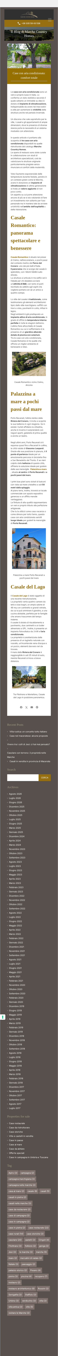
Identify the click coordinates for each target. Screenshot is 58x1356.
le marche (26, 1252)
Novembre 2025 (17, 811)
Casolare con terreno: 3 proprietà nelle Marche (26, 754)
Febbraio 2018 (16, 1078)
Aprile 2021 (14, 976)
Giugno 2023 (15, 870)
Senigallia (15, 1294)
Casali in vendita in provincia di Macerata (30, 761)
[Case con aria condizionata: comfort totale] (29, 56)
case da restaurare (19, 1209)
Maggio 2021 (15, 972)
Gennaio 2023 (16, 891)
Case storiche (16, 1131)
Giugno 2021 (15, 968)
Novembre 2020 (17, 985)
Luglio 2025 (15, 819)
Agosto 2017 (15, 1104)
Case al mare (15, 1144)
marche (41, 1252)
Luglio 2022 (15, 917)
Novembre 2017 (17, 1091)
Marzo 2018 (15, 1074)
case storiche (35, 1233)
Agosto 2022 (15, 912)
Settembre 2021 (17, 955)
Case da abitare (16, 1148)
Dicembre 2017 (16, 1087)
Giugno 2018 (15, 1061)
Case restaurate (17, 1123)
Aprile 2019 (14, 1019)
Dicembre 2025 (16, 806)
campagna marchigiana (22, 1179)
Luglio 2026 (15, 798)
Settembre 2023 (17, 857)
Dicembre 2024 (16, 836)
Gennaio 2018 (16, 1082)
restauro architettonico (22, 1288)
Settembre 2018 (17, 1048)
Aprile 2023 (15, 878)
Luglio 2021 (14, 963)
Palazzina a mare (38, 469)
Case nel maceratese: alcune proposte (29, 735)
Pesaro (35, 1270)
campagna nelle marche (22, 1185)
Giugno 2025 (15, 823)
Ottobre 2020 (15, 989)
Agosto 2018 (15, 1053)
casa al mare (16, 1191)
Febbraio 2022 (16, 938)
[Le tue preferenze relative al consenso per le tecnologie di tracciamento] (2, 1017)
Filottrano (15, 1246)
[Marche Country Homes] (29, 16)
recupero (41, 1276)
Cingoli (44, 1239)
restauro (14, 1282)
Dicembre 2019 (16, 1006)
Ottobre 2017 (15, 1095)
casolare (15, 1239)
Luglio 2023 (15, 866)
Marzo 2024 (15, 845)
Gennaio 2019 (16, 1031)
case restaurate (39, 1227)
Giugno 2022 (15, 921)
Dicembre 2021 (16, 946)
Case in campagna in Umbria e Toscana (28, 1157)
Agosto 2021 (15, 959)
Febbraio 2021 (16, 980)
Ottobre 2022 (15, 904)
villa (43, 1300)
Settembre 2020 (17, 993)
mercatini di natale (31, 1258)
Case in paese (16, 1140)
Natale (13, 1264)
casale (32, 1191)
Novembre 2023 (17, 849)
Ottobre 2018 (15, 1044)
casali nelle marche (20, 1203)
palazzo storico (18, 1270)
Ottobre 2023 (15, 853)
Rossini (43, 1288)
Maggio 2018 (15, 1065)
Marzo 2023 (15, 883)
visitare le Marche (19, 1313)
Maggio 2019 (15, 1014)
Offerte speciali (16, 1153)
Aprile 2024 (15, 840)
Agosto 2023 (15, 861)
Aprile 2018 (14, 1070)
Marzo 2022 (15, 934)
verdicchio (29, 1300)
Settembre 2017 (17, 1099)
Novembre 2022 (17, 900)
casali (45, 1191)
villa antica (15, 1306)
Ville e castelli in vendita (21, 1136)
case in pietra (17, 1227)
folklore (30, 1246)
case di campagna (19, 1215)
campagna (27, 1173)
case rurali (16, 1233)
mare (13, 1258)
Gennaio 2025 (16, 832)
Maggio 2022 (15, 925)
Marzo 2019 (15, 1023)
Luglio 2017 (14, 1108)
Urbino (14, 1300)
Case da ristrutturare (19, 1127)
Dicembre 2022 (16, 895)
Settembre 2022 (17, 908)
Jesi (12, 1252)
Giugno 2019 (15, 1010)
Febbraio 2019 (16, 1027)
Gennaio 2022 (16, 942)
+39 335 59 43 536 (31, 23)
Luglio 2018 (14, 1057)
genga (44, 1246)
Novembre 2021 (17, 951)
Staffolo (30, 1294)
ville (29, 1306)
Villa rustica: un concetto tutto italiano (28, 731)
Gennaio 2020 (16, 1002)
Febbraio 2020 (16, 997)
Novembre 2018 (17, 1040)
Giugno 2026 (15, 802)
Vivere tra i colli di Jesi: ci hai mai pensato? (28, 744)
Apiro (13, 1173)
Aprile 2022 (15, 929)
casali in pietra (17, 1197)
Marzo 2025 (15, 828)
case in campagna (19, 1221)
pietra (13, 1276)
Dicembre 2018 (16, 1036)
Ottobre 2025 (15, 815)
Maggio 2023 (15, 874)
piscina (26, 1276)
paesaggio (28, 1264)
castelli (30, 1239)
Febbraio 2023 (16, 887)
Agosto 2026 (15, 794)
